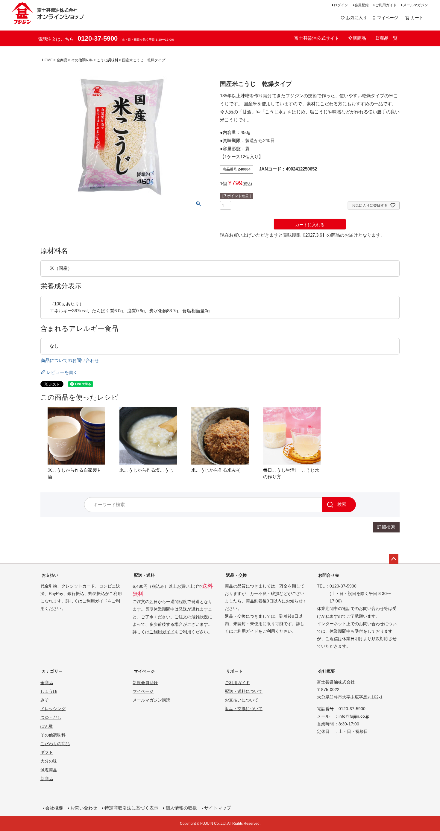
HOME (47, 60)
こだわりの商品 (55, 743)
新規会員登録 (145, 682)
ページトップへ (393, 559)
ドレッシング (53, 708)
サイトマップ (217, 807)
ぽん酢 (46, 726)
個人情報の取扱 (181, 807)
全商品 (62, 60)
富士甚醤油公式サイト (316, 38)
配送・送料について (244, 691)
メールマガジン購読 (151, 700)
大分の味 (48, 761)
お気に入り (356, 17)
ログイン (341, 5)
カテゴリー (52, 671)
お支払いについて (241, 700)
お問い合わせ (83, 807)
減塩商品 (48, 770)
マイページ (387, 17)
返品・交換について (244, 708)
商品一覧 (388, 38)
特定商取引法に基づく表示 (131, 807)
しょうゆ (48, 691)
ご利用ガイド (386, 5)
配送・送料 (144, 575)
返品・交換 (236, 575)
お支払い (50, 575)
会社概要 (326, 671)
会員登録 (361, 5)
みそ (44, 700)
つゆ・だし (50, 717)
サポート (234, 671)
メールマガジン (415, 5)
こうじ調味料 (107, 60)
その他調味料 (82, 60)
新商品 (359, 38)
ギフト (46, 752)
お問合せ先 (328, 575)
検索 (341, 504)
